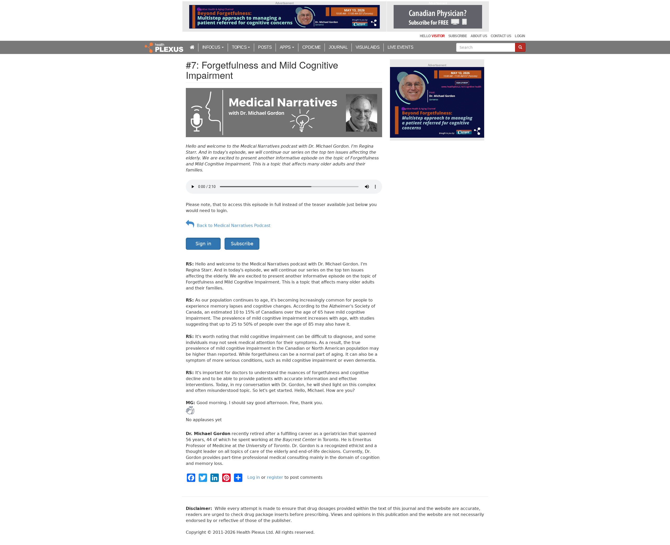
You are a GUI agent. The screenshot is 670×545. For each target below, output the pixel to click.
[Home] (164, 47)
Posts (265, 47)
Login (520, 36)
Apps (286, 47)
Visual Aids (367, 47)
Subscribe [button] (242, 243)
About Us (479, 36)
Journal (338, 47)
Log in (253, 477)
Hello (432, 36)
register (275, 477)
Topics (240, 47)
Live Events (400, 47)
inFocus (211, 47)
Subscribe (457, 36)
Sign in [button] (203, 243)
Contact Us (501, 36)
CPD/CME (311, 47)
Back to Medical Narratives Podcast (232, 225)
